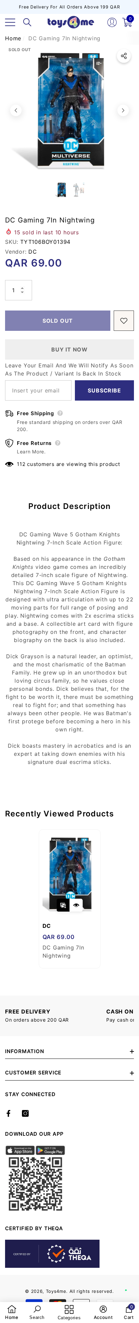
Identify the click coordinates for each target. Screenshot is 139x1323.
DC (32, 251)
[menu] (10, 22)
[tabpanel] (69, 898)
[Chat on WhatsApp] (130, 1283)
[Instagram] (25, 1113)
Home (13, 38)
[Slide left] (16, 110)
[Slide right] (123, 110)
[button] (27, 22)
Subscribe (104, 390)
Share (124, 56)
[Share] (124, 56)
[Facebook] (8, 1113)
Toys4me (56, 1291)
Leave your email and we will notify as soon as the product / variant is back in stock (69, 369)
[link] (12, 1312)
